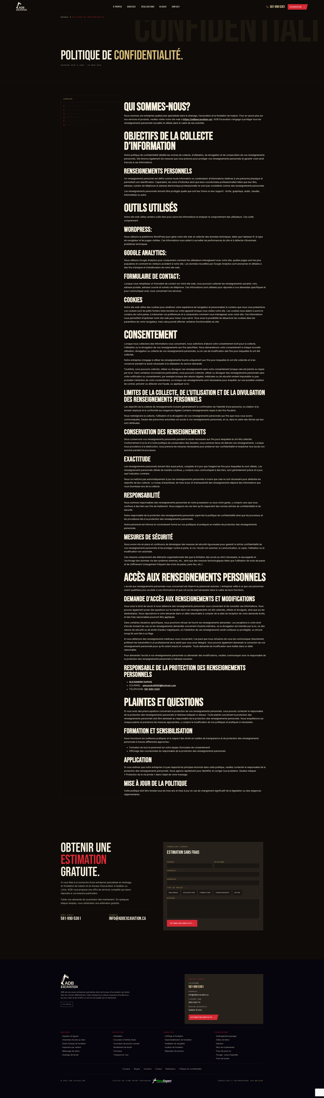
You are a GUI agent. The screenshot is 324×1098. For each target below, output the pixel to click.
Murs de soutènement (225, 1047)
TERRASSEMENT (222, 892)
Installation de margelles (175, 1043)
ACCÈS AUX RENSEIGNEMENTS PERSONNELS (85, 121)
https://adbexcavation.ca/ (197, 119)
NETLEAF (259, 1081)
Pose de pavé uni (223, 1051)
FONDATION (205, 892)
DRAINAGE (173, 892)
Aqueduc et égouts (70, 1036)
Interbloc (220, 1043)
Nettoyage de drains (71, 1051)
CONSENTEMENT (73, 117)
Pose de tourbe (222, 1058)
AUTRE (237, 892)
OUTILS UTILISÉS (73, 113)
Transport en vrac (121, 1055)
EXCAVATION (189, 892)
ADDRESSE (172, 879)
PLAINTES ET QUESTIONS (77, 125)
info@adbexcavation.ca (127, 918)
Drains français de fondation (74, 1043)
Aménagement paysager (226, 1036)
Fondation (168, 1032)
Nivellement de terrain (123, 1047)
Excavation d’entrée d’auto (125, 1040)
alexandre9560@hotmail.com (159, 685)
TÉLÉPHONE (220, 862)
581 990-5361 (152, 689)
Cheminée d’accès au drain (73, 1040)
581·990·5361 (71, 918)
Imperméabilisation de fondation (178, 1040)
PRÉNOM (171, 862)
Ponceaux (118, 1051)
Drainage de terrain (70, 1055)
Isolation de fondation (174, 1047)
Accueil (65, 17)
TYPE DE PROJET (175, 888)
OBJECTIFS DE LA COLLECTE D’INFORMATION (85, 110)
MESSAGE (171, 898)
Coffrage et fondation (174, 1036)
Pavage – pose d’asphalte (227, 1055)
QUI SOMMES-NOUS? (74, 106)
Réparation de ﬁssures (174, 1051)
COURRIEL (172, 870)
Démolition (118, 1036)
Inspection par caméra (71, 1047)
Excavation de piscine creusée (126, 1043)
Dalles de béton (222, 1040)
